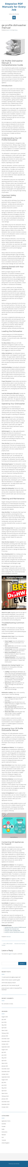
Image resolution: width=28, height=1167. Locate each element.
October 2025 (5, 1044)
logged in (10, 954)
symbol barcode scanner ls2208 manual (15, 927)
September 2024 (6, 1077)
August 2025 (5, 1049)
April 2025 (4, 1060)
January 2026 (5, 1036)
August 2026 (5, 1016)
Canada (3, 1126)
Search (22, 963)
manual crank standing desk (12, 930)
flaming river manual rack (12, 929)
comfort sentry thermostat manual (14, 932)
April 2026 (4, 1027)
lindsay (15, 30)
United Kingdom (5, 1143)
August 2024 (5, 1079)
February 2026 (5, 1033)
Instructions (4, 1132)
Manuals (8, 936)
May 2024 (4, 1088)
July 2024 (4, 1082)
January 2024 (5, 1099)
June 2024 (4, 1085)
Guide (3, 1129)
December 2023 (5, 1101)
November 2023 (5, 1104)
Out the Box (16, 1163)
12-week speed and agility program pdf (11, 977)
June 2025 (4, 1055)
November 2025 (5, 1041)
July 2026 (4, 1019)
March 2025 (4, 1063)
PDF (3, 1137)
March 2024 (4, 1093)
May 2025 (4, 1058)
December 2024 (5, 1068)
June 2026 (4, 1022)
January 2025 (5, 1066)
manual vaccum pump (20, 943)
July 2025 (4, 1052)
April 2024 (4, 1090)
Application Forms (6, 1121)
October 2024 (5, 1074)
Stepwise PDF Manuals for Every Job (14, 6)
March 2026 (4, 1030)
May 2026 (4, 1025)
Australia (4, 1123)
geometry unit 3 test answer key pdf (10, 985)
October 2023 (5, 1107)
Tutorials (4, 1140)
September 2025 (6, 1047)
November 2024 (5, 1071)
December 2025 (5, 1038)
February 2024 (5, 1096)
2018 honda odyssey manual (9, 982)
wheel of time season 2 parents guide (11, 980)
